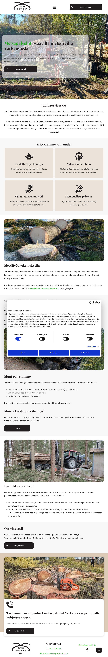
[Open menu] (54, 7)
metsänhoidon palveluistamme (43, 288)
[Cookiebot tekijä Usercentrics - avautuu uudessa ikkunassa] (90, 302)
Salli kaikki (85, 353)
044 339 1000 (55, 648)
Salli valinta (54, 353)
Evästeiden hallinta (87, 645)
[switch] (42, 338)
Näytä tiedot (91, 346)
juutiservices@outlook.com (55, 653)
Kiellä (23, 353)
